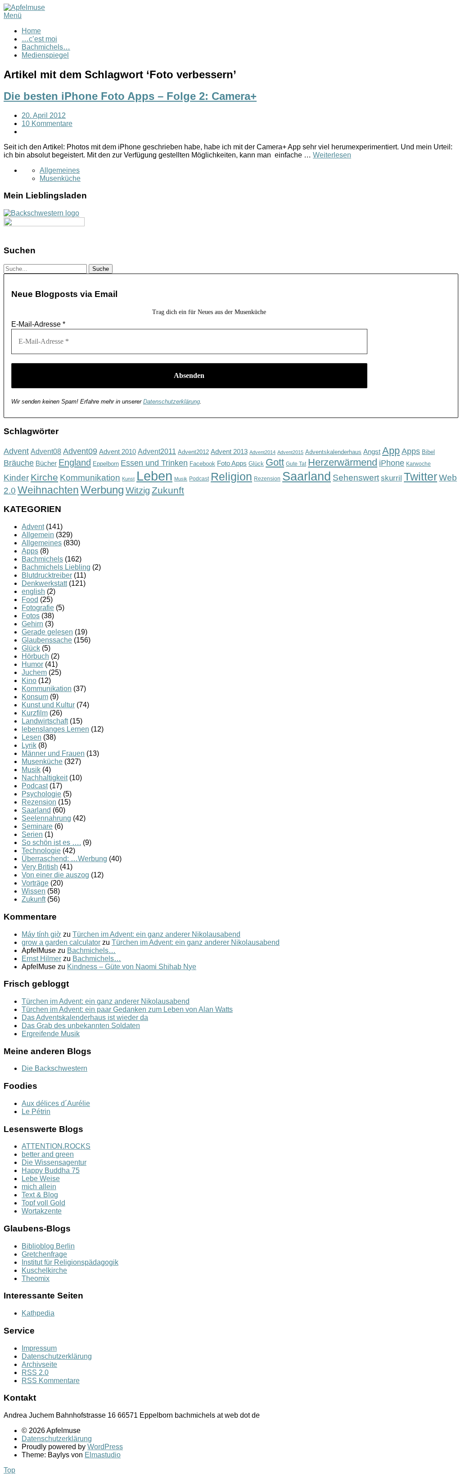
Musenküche (60, 178)
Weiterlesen (332, 155)
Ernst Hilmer (41, 958)
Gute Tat (296, 464)
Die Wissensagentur (54, 1162)
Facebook (202, 463)
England (75, 462)
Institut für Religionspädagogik (70, 1262)
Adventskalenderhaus (333, 452)
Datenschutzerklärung (171, 401)
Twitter (420, 476)
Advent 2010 (117, 451)
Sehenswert (356, 477)
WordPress (105, 1447)
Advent (16, 451)
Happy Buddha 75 (51, 1170)
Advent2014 (262, 452)
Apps (411, 451)
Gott (275, 462)
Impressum (39, 1348)
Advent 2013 (229, 451)
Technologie (41, 850)
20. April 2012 (44, 115)
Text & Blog (40, 1195)
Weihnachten (48, 490)
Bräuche (19, 462)
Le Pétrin (36, 1111)
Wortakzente (42, 1211)
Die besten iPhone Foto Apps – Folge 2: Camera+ (130, 96)
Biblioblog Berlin (48, 1246)
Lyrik (29, 745)
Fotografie (38, 607)
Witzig (138, 490)
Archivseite (39, 1364)
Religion (231, 477)
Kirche (44, 477)
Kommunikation (90, 477)
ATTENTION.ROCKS (56, 1146)
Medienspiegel (45, 55)
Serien (32, 834)
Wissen (33, 891)
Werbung (102, 490)
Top (9, 1470)
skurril (391, 478)
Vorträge (35, 883)
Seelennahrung (46, 818)
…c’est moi (39, 39)
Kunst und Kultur (48, 705)
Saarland (306, 476)
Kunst (128, 478)
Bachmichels (42, 559)
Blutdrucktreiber (47, 575)
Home (31, 31)
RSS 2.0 (35, 1372)
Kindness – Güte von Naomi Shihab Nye (131, 966)
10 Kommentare (47, 123)
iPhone (391, 462)
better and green (48, 1154)
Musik (180, 478)
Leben (154, 475)
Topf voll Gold (43, 1203)
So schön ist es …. (51, 842)
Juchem (34, 672)
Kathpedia (38, 1313)
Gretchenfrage (44, 1254)
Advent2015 (290, 452)
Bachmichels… (46, 47)
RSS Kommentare (51, 1380)
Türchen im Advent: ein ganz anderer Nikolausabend (156, 934)
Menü (13, 15)
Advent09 (80, 451)
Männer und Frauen (53, 753)
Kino (29, 680)
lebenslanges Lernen (55, 729)
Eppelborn (106, 463)
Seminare (37, 826)
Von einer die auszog (55, 875)
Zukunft (168, 490)
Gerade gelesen (47, 632)
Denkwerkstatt (44, 583)
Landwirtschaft (45, 721)
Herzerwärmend (342, 462)
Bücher (46, 463)
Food (30, 599)
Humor (32, 664)
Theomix (36, 1278)
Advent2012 (193, 452)
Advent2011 (157, 451)
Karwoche (418, 464)
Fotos (31, 616)
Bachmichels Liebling (56, 567)
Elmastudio (103, 1455)
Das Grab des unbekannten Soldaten (81, 1025)
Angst (371, 451)
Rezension (267, 479)
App (391, 450)
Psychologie (41, 794)
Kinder (16, 477)
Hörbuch (35, 656)
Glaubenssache (47, 640)
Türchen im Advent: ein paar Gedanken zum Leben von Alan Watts (127, 1009)
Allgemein (38, 535)
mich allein (39, 1186)
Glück (256, 463)
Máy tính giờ (41, 934)
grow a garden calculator (61, 942)
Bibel (428, 452)
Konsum (35, 697)
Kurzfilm (35, 713)
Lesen (31, 737)
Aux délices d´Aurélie (56, 1103)
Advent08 (46, 451)
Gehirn (32, 624)
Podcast (199, 479)
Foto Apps (232, 463)
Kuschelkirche (44, 1270)
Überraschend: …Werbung (64, 859)
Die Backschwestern (54, 1068)
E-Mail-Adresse (38, 324)
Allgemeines (60, 170)
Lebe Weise (41, 1178)
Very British (40, 867)
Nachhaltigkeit (45, 778)
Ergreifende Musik (51, 1034)
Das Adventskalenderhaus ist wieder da (85, 1017)
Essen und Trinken (154, 462)
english (33, 591)
